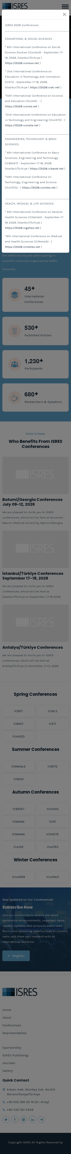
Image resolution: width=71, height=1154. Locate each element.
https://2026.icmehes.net (22, 247)
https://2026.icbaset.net (47, 168)
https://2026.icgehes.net (22, 228)
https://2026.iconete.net (21, 125)
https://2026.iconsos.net (22, 63)
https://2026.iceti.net (45, 87)
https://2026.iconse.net (21, 106)
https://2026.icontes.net (39, 187)
